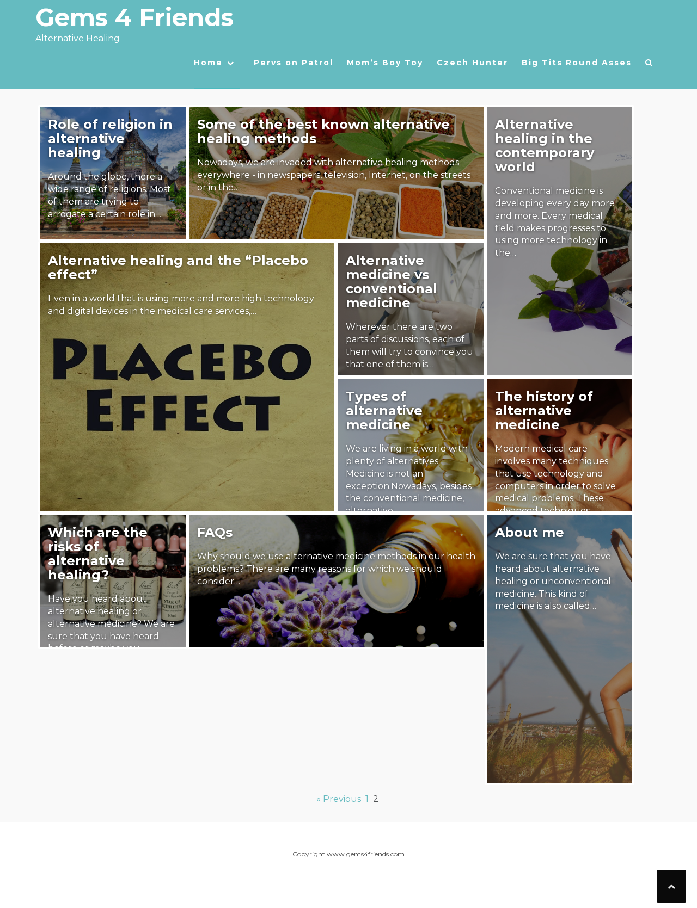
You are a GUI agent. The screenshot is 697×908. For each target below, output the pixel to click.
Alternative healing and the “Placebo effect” (178, 267)
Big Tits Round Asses (577, 62)
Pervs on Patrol (293, 62)
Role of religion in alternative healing (110, 138)
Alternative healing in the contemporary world (544, 145)
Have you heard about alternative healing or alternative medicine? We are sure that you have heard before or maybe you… (111, 623)
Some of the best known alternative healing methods (323, 131)
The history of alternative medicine (544, 410)
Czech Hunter (472, 62)
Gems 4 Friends (134, 17)
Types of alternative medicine (384, 410)
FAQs (215, 532)
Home (208, 62)
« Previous (338, 799)
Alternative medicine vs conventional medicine (391, 281)
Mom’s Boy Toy (385, 62)
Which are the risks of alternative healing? (98, 553)
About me (529, 532)
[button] (649, 65)
